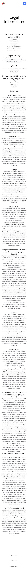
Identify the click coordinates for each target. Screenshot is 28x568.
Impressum (14, 560)
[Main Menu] (24, 3)
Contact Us (14, 556)
